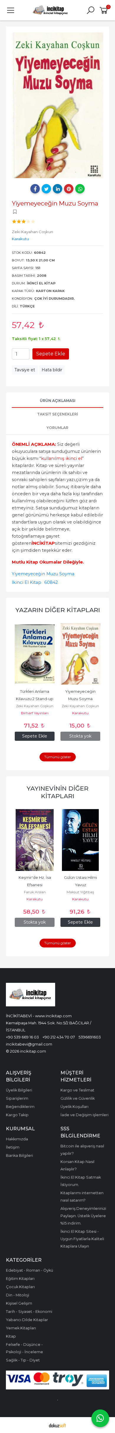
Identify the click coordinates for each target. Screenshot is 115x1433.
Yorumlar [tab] (57, 427)
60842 (51, 582)
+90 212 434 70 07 (58, 1037)
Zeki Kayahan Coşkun (54, 706)
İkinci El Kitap (26, 582)
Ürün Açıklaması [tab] (57, 400)
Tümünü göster (57, 757)
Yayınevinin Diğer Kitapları (57, 792)
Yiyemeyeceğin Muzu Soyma (43, 573)
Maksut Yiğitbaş (80, 892)
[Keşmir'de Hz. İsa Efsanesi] (35, 840)
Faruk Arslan (35, 892)
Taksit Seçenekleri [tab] (57, 414)
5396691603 (89, 1037)
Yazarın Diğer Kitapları (57, 610)
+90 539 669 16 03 (22, 1037)
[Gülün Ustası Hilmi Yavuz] (80, 840)
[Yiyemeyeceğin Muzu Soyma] (54, 654)
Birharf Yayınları (100, 713)
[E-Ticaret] (57, 1425)
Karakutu (54, 713)
